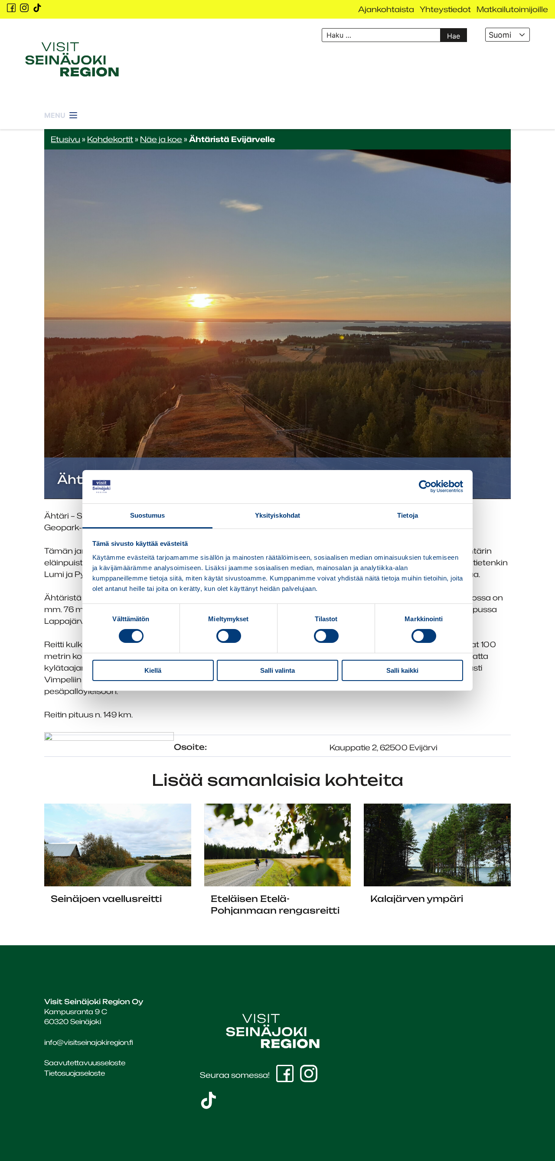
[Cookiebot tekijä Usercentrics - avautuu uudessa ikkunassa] (425, 486)
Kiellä (152, 670)
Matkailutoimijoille (512, 9)
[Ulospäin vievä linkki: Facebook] (11, 7)
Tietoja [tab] (407, 515)
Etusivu (65, 139)
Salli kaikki (402, 670)
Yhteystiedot (445, 9)
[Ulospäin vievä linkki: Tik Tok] (37, 7)
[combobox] (507, 35)
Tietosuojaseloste (74, 1073)
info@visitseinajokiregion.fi (88, 1042)
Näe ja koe (161, 139)
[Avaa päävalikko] (61, 110)
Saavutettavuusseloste (84, 1062)
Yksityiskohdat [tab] (277, 515)
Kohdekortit (110, 139)
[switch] (228, 636)
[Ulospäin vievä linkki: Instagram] (24, 7)
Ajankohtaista (386, 9)
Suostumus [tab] (147, 515)
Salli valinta (277, 670)
